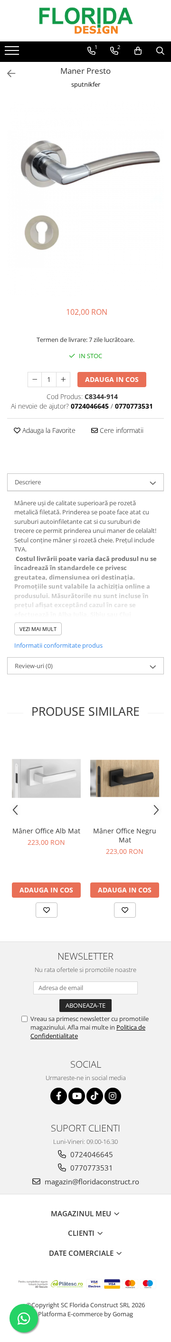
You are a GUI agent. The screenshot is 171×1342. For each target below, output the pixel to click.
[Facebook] (58, 1096)
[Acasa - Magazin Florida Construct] (85, 20)
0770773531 (90, 1167)
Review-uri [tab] (34, 665)
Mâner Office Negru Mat (124, 835)
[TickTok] (94, 1096)
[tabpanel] (85, 199)
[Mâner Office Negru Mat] (124, 778)
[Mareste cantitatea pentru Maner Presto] (63, 379)
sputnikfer (85, 84)
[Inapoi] (7, 73)
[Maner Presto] (85, 199)
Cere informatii (120, 430)
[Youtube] (76, 1096)
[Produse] (13, 53)
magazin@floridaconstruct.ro (91, 1181)
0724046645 (90, 1154)
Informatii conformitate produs (58, 645)
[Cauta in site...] (160, 50)
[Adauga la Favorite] (46, 910)
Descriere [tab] (28, 482)
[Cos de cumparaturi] (138, 50)
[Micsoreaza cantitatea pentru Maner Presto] (35, 379)
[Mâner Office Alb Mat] (46, 778)
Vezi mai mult (38, 628)
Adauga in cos (112, 379)
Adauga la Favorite (48, 430)
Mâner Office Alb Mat (46, 830)
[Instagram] (112, 1096)
